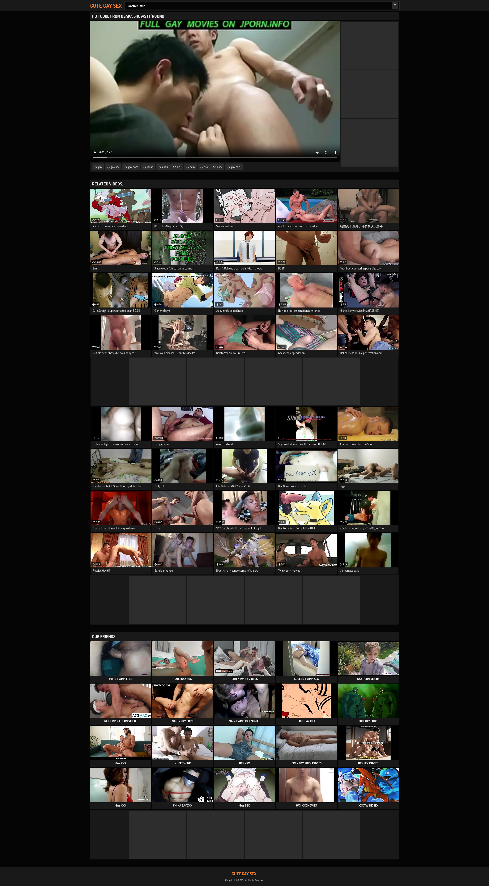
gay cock (236, 167)
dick (178, 167)
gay (100, 167)
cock (165, 167)
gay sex (115, 167)
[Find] (395, 5)
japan (150, 167)
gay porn (133, 167)
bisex (219, 167)
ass (206, 167)
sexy (192, 167)
